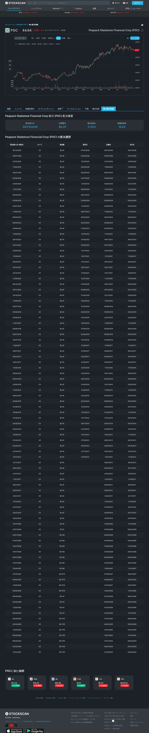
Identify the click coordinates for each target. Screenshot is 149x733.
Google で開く (51, 698)
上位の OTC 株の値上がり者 (114, 716)
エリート (110, 8)
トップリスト (36, 8)
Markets (58, 8)
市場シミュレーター (133, 8)
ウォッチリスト (14, 8)
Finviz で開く (62, 698)
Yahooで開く (39, 698)
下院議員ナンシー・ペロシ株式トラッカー (85, 716)
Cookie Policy (28, 721)
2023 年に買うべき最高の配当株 (82, 713)
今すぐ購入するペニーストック (115, 713)
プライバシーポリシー (13, 721)
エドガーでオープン (95, 698)
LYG (100, 679)
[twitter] (142, 25)
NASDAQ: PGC (21, 24)
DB (56, 679)
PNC (122, 679)
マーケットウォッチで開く (77, 698)
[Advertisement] (74, 102)
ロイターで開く (109, 698)
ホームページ (10, 24)
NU (13, 679)
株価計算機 (134, 725)
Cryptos (78, 8)
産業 (94, 8)
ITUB (79, 679)
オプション (134, 713)
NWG (35, 679)
